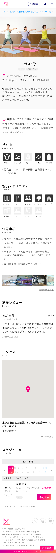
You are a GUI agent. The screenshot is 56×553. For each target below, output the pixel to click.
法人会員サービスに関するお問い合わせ (18, 545)
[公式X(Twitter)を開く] (35, 521)
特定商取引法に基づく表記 (21, 534)
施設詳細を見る (46, 289)
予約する (44, 497)
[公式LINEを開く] (51, 521)
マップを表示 (47, 436)
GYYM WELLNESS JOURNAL (13, 528)
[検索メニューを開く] (45, 4)
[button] (4, 469)
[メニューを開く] (52, 4)
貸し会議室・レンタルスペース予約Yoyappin (20, 531)
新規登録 (34, 4)
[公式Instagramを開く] (43, 521)
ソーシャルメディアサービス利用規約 (17, 539)
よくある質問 (39, 539)
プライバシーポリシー (11, 537)
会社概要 (5, 534)
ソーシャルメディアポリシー (33, 537)
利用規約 (37, 534)
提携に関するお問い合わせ (13, 542)
